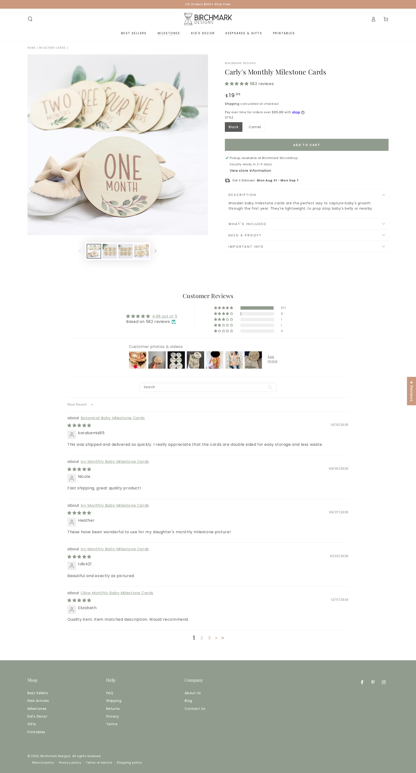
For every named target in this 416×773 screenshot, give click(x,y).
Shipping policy (129, 763)
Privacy (112, 716)
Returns (113, 708)
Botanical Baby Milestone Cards (113, 418)
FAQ (109, 693)
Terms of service (99, 763)
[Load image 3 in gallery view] (125, 251)
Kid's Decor (37, 716)
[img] (79, 425)
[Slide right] (155, 251)
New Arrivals (38, 700)
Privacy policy (70, 763)
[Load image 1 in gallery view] (94, 251)
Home (31, 48)
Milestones (37, 708)
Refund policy (43, 763)
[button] (30, 19)
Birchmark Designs (240, 63)
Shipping (232, 104)
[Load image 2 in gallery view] (110, 251)
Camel (256, 128)
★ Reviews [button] (411, 391)
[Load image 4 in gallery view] (141, 251)
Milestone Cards (52, 48)
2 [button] (202, 638)
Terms (112, 724)
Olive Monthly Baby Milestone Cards (117, 593)
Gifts (31, 724)
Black (235, 128)
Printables (36, 732)
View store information (250, 170)
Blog (188, 700)
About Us (193, 693)
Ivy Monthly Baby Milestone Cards (115, 461)
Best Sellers (37, 693)
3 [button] (209, 638)
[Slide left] (80, 251)
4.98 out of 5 (164, 316)
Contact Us (195, 708)
